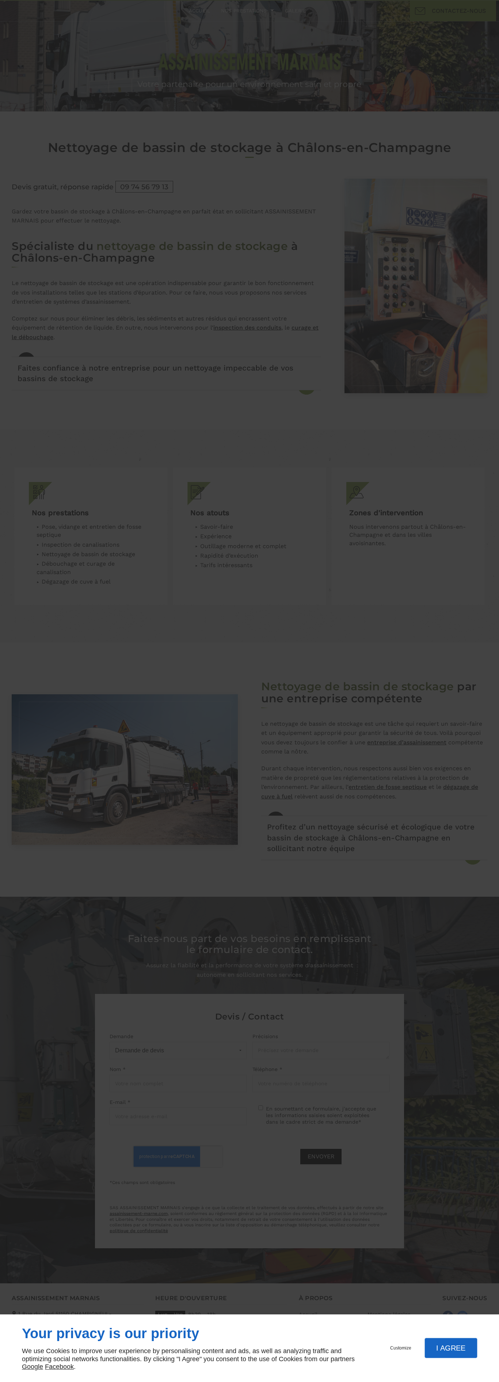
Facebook (59, 1366)
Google (32, 1366)
